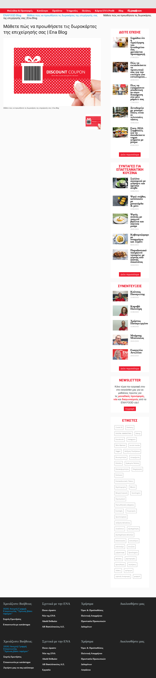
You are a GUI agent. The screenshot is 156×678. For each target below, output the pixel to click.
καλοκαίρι (120, 547)
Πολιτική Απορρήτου (91, 616)
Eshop (138, 433)
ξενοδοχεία (133, 552)
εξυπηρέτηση (133, 529)
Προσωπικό (120, 499)
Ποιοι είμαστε (49, 610)
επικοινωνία (120, 541)
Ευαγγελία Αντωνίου (136, 351)
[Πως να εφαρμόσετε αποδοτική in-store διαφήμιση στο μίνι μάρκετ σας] (120, 89)
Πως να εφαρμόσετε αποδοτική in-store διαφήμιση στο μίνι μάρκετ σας (137, 92)
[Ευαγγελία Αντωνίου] (120, 354)
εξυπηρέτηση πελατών (124, 535)
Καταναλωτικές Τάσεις (124, 481)
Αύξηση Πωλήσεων (132, 451)
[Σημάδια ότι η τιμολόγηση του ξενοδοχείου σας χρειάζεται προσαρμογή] (120, 42)
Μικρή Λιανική (121, 493)
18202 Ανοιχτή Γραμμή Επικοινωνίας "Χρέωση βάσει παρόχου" (17, 611)
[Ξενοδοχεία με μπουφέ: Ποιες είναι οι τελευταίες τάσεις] (120, 112)
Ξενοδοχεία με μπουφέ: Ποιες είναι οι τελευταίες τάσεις (137, 113)
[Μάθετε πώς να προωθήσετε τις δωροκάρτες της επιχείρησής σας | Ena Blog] (52, 105)
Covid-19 (119, 427)
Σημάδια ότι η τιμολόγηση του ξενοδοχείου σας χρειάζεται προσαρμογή (137, 46)
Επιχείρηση (137, 469)
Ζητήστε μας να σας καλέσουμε (18, 667)
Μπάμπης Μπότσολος (137, 336)
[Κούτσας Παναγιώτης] (120, 296)
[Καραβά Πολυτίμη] (120, 310)
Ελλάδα (119, 463)
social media (135, 445)
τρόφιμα (128, 570)
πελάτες (119, 559)
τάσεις (118, 570)
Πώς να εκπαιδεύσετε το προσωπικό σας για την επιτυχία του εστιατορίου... (138, 69)
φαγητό (137, 576)
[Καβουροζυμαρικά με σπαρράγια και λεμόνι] (120, 239)
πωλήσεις (132, 564)
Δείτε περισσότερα (130, 154)
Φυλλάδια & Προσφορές (20, 10)
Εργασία (46, 670)
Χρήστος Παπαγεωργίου (139, 322)
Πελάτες (86, 10)
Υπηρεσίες (72, 10)
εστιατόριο (133, 541)
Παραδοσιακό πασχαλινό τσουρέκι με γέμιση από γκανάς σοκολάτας (138, 256)
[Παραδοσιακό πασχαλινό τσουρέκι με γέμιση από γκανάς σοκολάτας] (120, 254)
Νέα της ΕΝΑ (48, 616)
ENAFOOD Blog (12, 15)
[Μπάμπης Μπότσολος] (120, 340)
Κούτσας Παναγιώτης (137, 293)
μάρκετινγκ (120, 552)
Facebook (120, 439)
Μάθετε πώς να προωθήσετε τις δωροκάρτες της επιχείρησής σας (62, 15)
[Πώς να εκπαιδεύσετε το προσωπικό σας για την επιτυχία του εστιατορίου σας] (120, 67)
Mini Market (120, 445)
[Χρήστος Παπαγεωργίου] (120, 325)
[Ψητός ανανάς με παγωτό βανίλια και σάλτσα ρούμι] (120, 219)
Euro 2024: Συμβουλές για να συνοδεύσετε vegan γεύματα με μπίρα (137, 135)
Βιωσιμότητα (121, 457)
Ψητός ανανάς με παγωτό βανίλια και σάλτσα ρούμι (137, 220)
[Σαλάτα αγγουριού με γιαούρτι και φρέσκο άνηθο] (120, 183)
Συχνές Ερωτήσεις (12, 619)
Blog (121, 10)
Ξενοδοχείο (135, 493)
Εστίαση (119, 475)
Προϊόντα (57, 10)
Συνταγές (119, 511)
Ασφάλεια (85, 670)
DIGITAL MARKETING (123, 433)
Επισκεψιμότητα (122, 469)
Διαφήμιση (135, 457)
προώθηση (120, 564)
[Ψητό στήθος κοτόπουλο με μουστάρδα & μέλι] (120, 201)
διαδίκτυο (120, 529)
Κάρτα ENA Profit (104, 10)
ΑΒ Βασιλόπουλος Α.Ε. (53, 626)
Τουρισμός (131, 511)
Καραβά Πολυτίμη (136, 307)
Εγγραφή (129, 408)
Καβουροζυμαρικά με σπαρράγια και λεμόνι (141, 238)
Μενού (132, 487)
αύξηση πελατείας (123, 523)
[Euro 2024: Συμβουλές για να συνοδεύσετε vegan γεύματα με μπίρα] (120, 132)
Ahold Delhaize (49, 621)
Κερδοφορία (121, 487)
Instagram (132, 439)
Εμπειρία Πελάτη (132, 463)
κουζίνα (131, 547)
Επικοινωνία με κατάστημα (16, 624)
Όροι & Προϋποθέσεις (92, 610)
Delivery (130, 427)
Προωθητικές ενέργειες (125, 505)
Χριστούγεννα (121, 517)
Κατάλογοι (42, 10)
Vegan (118, 451)
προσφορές (130, 559)
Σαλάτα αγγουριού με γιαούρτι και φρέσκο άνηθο (138, 183)
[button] (129, 10)
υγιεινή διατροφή (123, 576)
